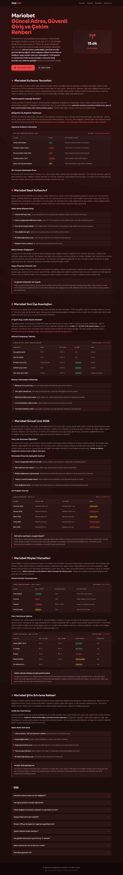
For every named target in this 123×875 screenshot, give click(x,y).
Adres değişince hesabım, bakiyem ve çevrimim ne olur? (36, 810)
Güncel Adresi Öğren (24, 68)
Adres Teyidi (45, 68)
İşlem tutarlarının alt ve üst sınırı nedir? (29, 845)
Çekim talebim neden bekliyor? (26, 831)
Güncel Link (108, 3)
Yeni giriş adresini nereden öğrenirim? (28, 803)
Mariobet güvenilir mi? (23, 853)
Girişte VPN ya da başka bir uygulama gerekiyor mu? (34, 824)
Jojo (16, 3)
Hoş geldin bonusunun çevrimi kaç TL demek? (32, 838)
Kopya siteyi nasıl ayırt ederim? (26, 817)
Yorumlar (82, 3)
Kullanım (90, 3)
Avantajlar (98, 3)
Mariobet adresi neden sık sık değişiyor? (30, 796)
